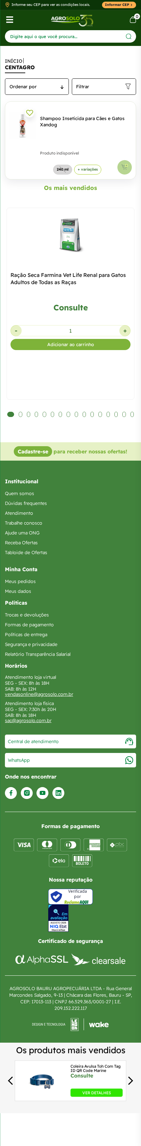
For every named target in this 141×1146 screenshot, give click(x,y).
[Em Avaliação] (58, 918)
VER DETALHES (96, 1092)
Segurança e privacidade (31, 644)
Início (13, 61)
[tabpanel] (70, 335)
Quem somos (19, 493)
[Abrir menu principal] (9, 19)
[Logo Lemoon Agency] (70, 1024)
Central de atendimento (33, 741)
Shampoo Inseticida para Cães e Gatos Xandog (82, 121)
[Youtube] (42, 793)
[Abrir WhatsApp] (124, 1129)
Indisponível (124, 167)
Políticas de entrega (26, 634)
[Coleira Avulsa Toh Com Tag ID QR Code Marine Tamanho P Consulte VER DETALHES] (41, 1095)
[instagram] (27, 793)
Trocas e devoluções (27, 615)
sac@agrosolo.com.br (28, 720)
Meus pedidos (20, 581)
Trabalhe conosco (23, 523)
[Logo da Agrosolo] (72, 20)
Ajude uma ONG (22, 533)
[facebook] (11, 793)
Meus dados (18, 591)
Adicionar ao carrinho (70, 344)
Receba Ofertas (21, 543)
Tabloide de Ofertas (26, 552)
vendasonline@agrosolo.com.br (39, 694)
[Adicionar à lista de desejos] (29, 112)
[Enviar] (128, 36)
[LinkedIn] (58, 793)
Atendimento (19, 513)
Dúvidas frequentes (26, 503)
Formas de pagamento (29, 625)
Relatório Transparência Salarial (37, 654)
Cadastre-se (33, 451)
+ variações (88, 169)
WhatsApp (19, 760)
